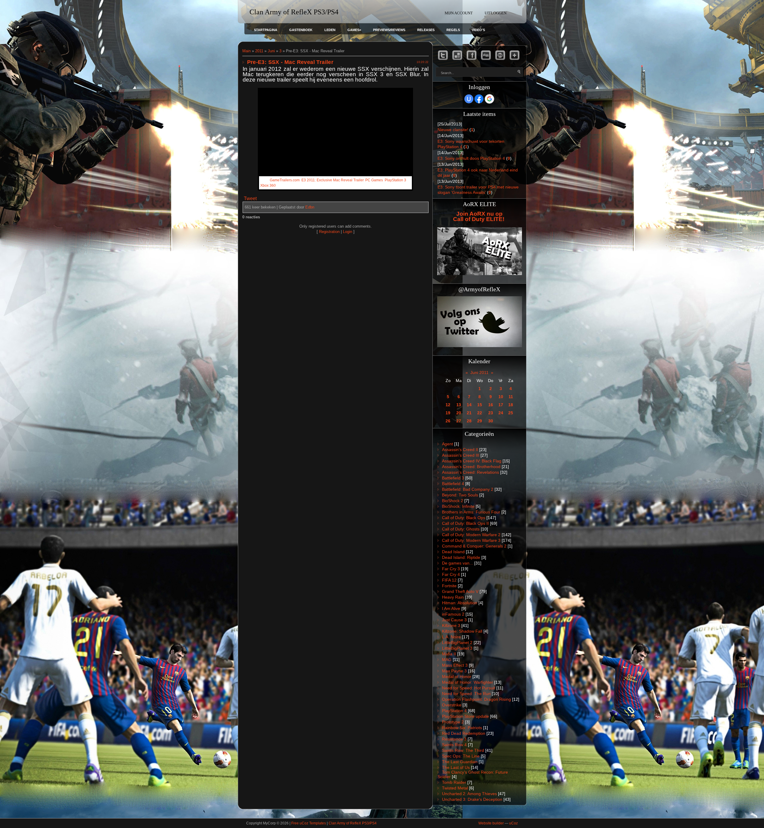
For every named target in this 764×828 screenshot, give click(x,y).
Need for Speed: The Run (466, 693)
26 (448, 420)
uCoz (513, 823)
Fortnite (449, 585)
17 (500, 404)
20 (458, 412)
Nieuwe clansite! (453, 129)
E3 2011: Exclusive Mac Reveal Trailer (332, 180)
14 (469, 404)
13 (458, 404)
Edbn (309, 207)
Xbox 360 (268, 185)
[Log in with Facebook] (479, 98)
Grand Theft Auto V (460, 591)
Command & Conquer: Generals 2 (474, 546)
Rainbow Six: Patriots (462, 727)
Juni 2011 (479, 372)
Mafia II (449, 653)
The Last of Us (456, 767)
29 (479, 420)
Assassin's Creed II (460, 449)
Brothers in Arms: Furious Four (471, 512)
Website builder (491, 823)
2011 (259, 51)
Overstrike (451, 705)
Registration (329, 231)
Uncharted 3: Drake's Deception (472, 799)
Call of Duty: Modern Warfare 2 (471, 534)
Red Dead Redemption (463, 733)
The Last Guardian (460, 761)
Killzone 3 (451, 625)
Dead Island (453, 551)
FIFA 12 (449, 580)
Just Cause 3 (454, 619)
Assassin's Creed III (460, 455)
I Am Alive (451, 608)
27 (458, 420)
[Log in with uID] (468, 98)
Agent (447, 443)
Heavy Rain (453, 597)
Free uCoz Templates (308, 823)
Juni (271, 51)
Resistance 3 (454, 739)
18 (510, 404)
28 (469, 420)
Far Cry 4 (451, 574)
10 (500, 396)
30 (490, 420)
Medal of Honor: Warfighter (467, 682)
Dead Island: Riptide (461, 557)
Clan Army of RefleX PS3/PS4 (353, 823)
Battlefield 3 (453, 478)
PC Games (374, 180)
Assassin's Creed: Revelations (470, 472)
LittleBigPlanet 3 (457, 648)
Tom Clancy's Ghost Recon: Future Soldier (473, 774)
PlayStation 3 (395, 180)
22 (479, 412)
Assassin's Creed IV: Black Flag (471, 461)
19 (448, 412)
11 (511, 396)
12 (448, 404)
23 (490, 412)
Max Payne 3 (454, 670)
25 (510, 412)
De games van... (457, 563)
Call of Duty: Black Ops (463, 517)
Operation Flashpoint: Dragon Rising (476, 699)
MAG (447, 659)
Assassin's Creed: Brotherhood (471, 466)
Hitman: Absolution (459, 602)
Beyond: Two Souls (460, 495)
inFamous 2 (453, 614)
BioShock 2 (452, 500)
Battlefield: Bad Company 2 (467, 489)
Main (246, 51)
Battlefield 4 (453, 483)
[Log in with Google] (489, 99)
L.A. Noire (451, 636)
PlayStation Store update (465, 716)
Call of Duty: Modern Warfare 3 (471, 540)
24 (500, 412)
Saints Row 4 (454, 744)
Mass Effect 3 (455, 665)
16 (490, 404)
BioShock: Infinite (458, 506)
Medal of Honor (456, 676)
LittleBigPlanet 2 (457, 642)
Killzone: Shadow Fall (462, 631)
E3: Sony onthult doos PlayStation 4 (471, 158)
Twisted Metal (455, 788)
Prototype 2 (453, 722)
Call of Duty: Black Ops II (465, 523)
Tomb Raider (454, 782)
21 (469, 412)
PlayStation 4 (454, 710)
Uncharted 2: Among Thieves (469, 793)
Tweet (250, 198)
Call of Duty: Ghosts (461, 529)
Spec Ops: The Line (461, 756)
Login (347, 231)
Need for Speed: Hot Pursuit (468, 688)
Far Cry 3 (451, 568)
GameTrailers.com (285, 180)
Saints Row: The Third (463, 750)
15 (479, 404)
